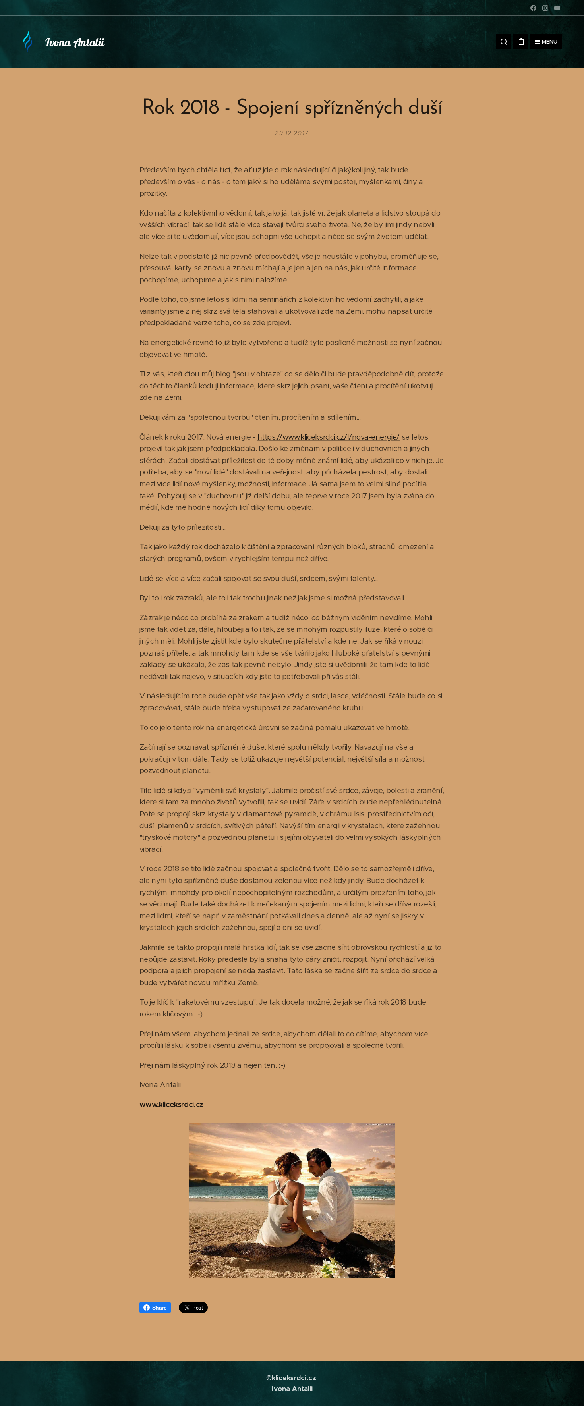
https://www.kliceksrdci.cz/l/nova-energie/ (328, 437)
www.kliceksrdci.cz (171, 1104)
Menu (549, 41)
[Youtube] (557, 8)
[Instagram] (545, 8)
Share (159, 1307)
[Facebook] (533, 8)
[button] (503, 41)
